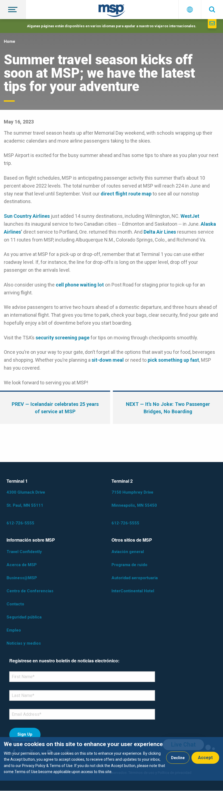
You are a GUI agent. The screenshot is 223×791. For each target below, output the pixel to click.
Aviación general (128, 551)
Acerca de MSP (22, 564)
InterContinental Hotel (133, 590)
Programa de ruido (129, 564)
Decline (178, 758)
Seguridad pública (24, 617)
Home (9, 41)
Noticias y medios (24, 643)
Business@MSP (22, 577)
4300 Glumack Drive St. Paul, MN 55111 (26, 499)
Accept (205, 757)
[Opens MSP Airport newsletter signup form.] (212, 23)
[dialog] (111, 759)
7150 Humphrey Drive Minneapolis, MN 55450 (134, 499)
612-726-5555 (20, 523)
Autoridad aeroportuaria (135, 577)
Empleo (14, 630)
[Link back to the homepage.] (111, 11)
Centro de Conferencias (30, 590)
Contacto (15, 604)
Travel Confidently (24, 551)
